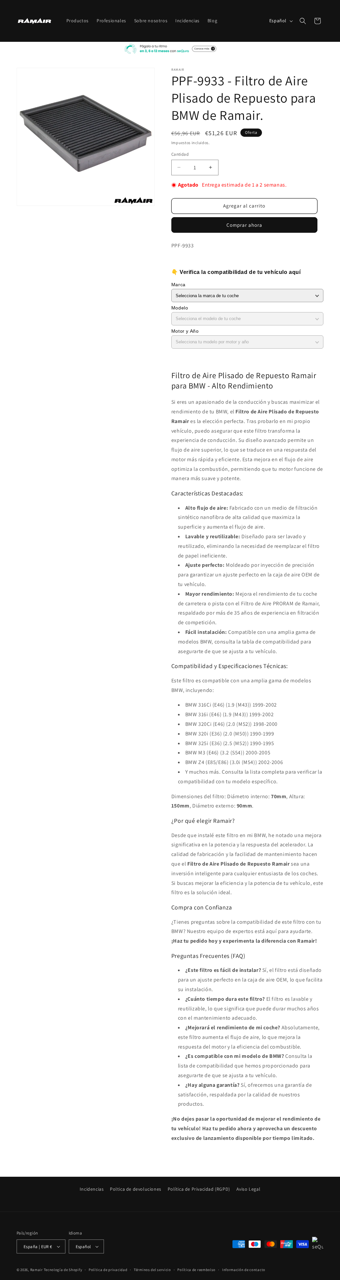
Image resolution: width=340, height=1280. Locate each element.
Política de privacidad (108, 1269)
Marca (178, 284)
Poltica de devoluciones (135, 1189)
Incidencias (92, 1189)
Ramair (36, 1269)
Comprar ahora (244, 225)
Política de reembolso (196, 1269)
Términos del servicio (152, 1269)
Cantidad (180, 154)
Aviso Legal (248, 1189)
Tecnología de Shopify (63, 1269)
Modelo (179, 307)
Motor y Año (185, 331)
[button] (303, 21)
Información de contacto (243, 1269)
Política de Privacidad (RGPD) (199, 1189)
